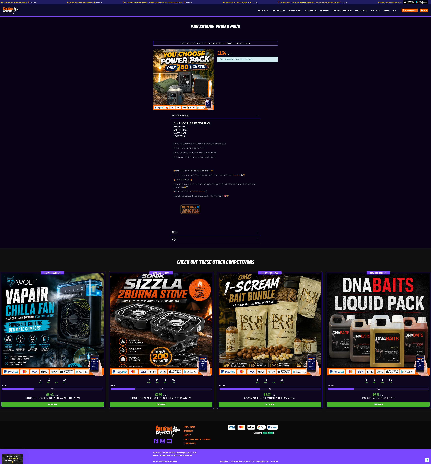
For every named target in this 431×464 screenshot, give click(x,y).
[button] (12, 459)
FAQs (174, 239)
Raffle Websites (160, 461)
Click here (30, 2)
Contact (187, 435)
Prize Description (180, 115)
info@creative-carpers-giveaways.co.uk (175, 455)
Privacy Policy (190, 443)
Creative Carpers (198, 191)
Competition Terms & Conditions (197, 439)
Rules (175, 232)
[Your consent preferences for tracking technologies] (427, 460)
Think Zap (173, 461)
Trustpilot (236, 175)
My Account (188, 431)
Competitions (189, 427)
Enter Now (52, 404)
